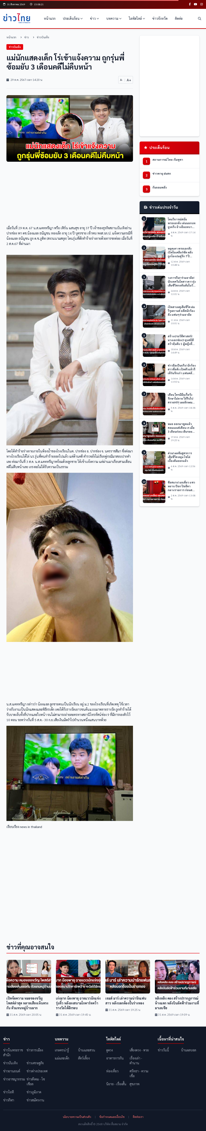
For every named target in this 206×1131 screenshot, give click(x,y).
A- (121, 79)
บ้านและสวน (86, 1050)
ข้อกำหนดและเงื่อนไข (112, 1117)
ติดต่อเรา (138, 1117)
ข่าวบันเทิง (43, 37)
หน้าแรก (50, 18)
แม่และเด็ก (62, 1058)
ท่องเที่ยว (112, 1071)
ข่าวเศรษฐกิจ (35, 1063)
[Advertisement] (69, 195)
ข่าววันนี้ (163, 1050)
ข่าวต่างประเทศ (37, 1071)
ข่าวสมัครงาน (35, 1100)
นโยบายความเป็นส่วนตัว (77, 1117)
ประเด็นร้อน (71, 18)
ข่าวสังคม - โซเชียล (36, 1081)
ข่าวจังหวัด (160, 18)
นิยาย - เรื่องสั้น (116, 1084)
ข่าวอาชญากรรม (14, 1079)
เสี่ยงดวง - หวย (139, 1050)
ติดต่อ (179, 18)
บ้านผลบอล (188, 1050)
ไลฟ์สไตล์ (135, 18)
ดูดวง (109, 1050)
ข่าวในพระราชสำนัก (13, 1052)
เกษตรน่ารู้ (62, 1050)
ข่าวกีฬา (8, 1100)
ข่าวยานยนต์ (11, 1071)
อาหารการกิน (115, 1058)
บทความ (112, 18)
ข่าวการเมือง (35, 1050)
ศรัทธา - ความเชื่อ (139, 1073)
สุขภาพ (134, 1084)
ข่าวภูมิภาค (34, 1092)
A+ (129, 79)
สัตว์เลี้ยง (84, 1058)
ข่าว (93, 18)
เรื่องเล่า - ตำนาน (136, 1060)
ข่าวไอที (8, 1092)
